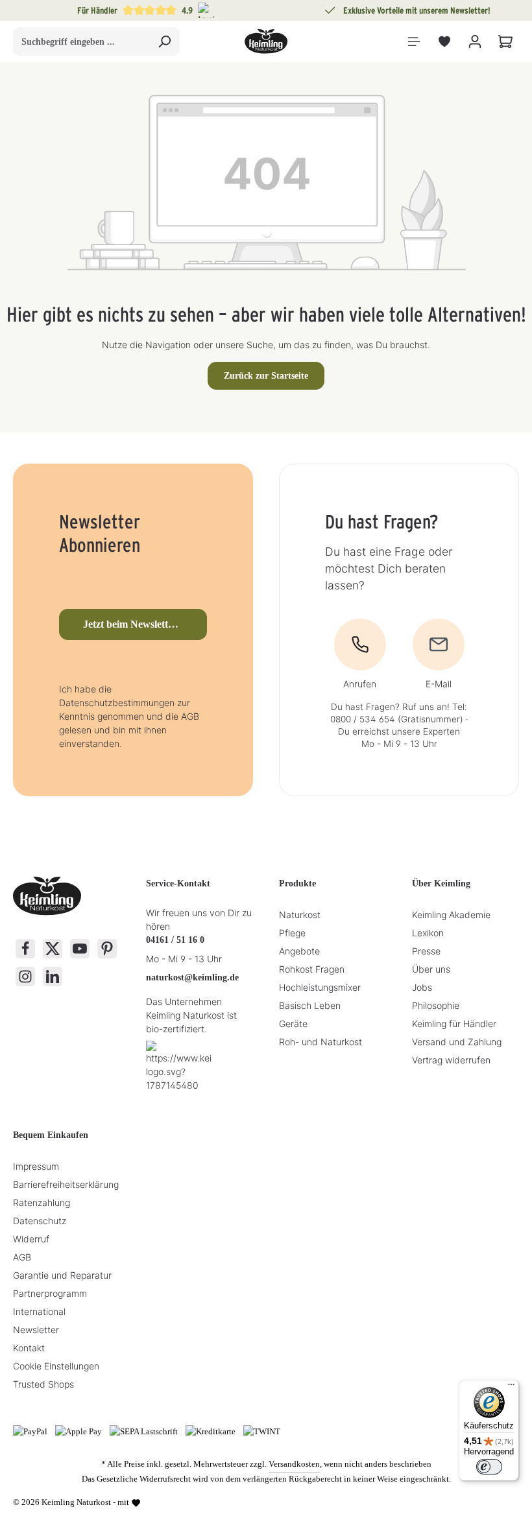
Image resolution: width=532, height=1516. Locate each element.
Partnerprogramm (50, 1293)
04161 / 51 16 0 (175, 940)
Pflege (292, 932)
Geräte (293, 1023)
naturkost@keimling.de (192, 977)
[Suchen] (164, 41)
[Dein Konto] (475, 42)
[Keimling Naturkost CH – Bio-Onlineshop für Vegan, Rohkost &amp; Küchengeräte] (266, 41)
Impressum (36, 1166)
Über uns (431, 969)
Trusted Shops (43, 1384)
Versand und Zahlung (457, 1041)
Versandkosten (294, 1464)
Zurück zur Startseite (266, 376)
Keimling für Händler (454, 1023)
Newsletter (36, 1329)
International (39, 1311)
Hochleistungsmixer (320, 987)
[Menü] (414, 42)
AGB (22, 1256)
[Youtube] (80, 948)
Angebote (299, 950)
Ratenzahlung (41, 1202)
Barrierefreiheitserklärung (66, 1184)
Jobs (422, 987)
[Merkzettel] (444, 42)
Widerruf (31, 1238)
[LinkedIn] (52, 976)
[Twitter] (52, 948)
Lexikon (428, 932)
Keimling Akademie (451, 914)
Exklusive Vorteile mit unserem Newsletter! (416, 10)
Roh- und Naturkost (320, 1041)
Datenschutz (39, 1220)
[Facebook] (25, 948)
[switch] (489, 1467)
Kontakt (29, 1347)
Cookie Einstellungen (56, 1365)
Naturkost (299, 914)
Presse (426, 950)
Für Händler (97, 10)
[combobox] (81, 41)
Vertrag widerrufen (451, 1059)
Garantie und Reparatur (62, 1275)
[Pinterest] (107, 948)
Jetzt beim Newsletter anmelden (145, 624)
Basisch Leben (310, 1005)
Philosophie (435, 1005)
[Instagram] (25, 976)
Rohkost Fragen (312, 969)
